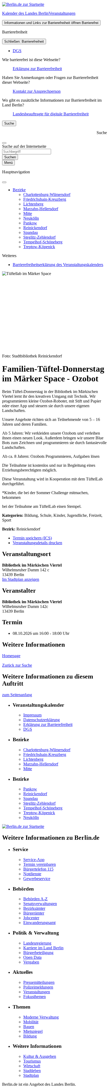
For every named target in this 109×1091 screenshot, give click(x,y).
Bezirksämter (34, 908)
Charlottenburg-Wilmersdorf (46, 194)
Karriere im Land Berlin (43, 948)
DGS (17, 50)
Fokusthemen (34, 996)
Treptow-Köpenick (39, 246)
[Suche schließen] (4, 143)
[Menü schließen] (4, 182)
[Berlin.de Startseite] (23, 4)
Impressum (32, 715)
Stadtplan (31, 1075)
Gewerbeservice (36, 878)
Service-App (33, 859)
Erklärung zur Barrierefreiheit (37, 68)
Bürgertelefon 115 (38, 869)
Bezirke (19, 190)
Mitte (27, 213)
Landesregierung (37, 943)
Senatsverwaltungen (40, 903)
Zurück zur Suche (17, 665)
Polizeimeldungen (38, 987)
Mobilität (30, 1022)
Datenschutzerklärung (41, 719)
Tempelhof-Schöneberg (42, 242)
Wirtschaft (31, 1066)
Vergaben (31, 962)
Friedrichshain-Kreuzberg (44, 199)
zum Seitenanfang (17, 694)
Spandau (30, 232)
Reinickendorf (35, 227)
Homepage (11, 655)
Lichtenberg (33, 204)
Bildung (30, 1036)
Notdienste (32, 874)
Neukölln (31, 218)
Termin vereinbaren (39, 864)
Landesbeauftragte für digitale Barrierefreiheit (51, 114)
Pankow (30, 223)
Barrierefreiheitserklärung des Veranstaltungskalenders (58, 264)
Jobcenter (31, 918)
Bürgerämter (33, 913)
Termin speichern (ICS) (32, 538)
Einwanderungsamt (39, 922)
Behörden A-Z (35, 899)
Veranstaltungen (36, 992)
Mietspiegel (33, 1031)
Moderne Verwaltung (41, 1017)
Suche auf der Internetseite (24, 146)
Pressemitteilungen (38, 982)
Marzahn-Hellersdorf (40, 209)
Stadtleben (32, 1070)
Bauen (28, 1026)
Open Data (32, 957)
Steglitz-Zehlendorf (39, 237)
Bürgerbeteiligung (38, 952)
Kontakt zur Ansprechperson (37, 91)
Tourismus (32, 1061)
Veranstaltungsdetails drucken (37, 542)
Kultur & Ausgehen (39, 1056)
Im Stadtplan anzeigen (20, 579)
